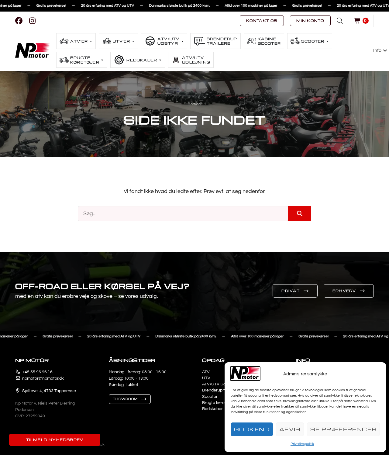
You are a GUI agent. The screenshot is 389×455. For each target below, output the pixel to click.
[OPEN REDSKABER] (160, 60)
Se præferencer (343, 429)
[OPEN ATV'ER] (90, 41)
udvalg (148, 296)
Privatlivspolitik (302, 444)
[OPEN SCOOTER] (327, 41)
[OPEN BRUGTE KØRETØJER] (102, 60)
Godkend (252, 429)
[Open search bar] (340, 21)
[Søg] (299, 213)
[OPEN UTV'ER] (133, 41)
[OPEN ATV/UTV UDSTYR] (182, 41)
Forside (194, 104)
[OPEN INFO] (385, 50)
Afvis (290, 429)
